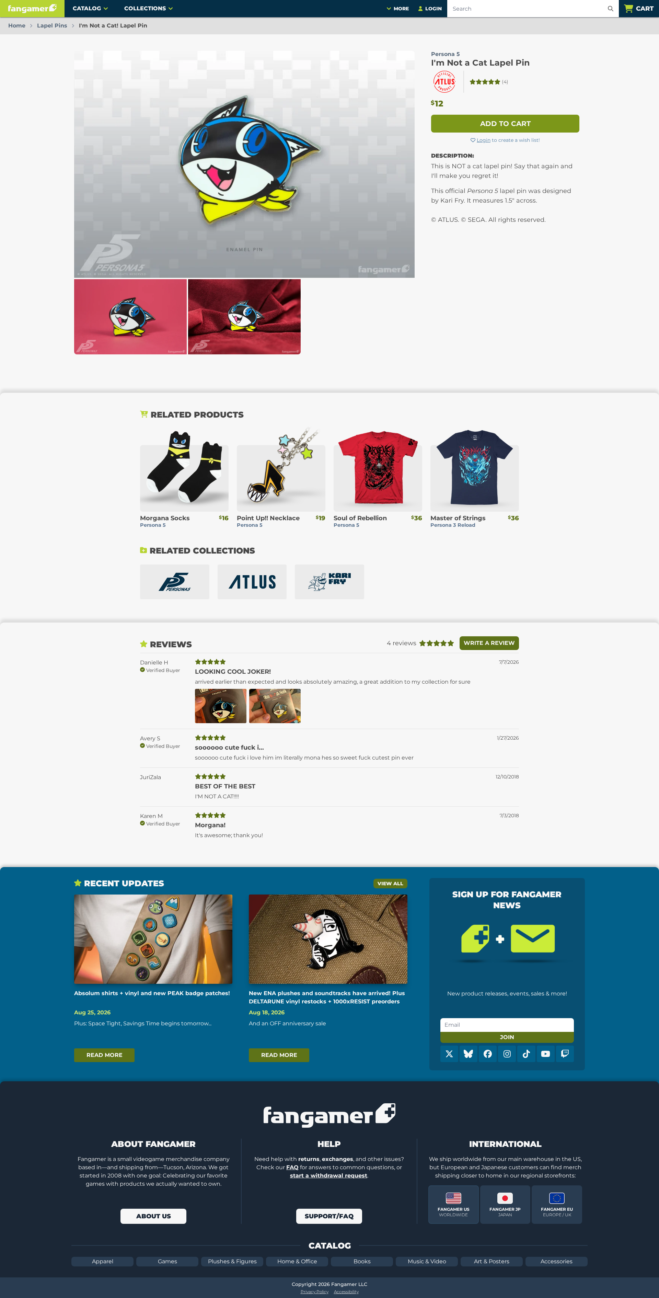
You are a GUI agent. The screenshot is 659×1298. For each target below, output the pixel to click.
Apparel (102, 1261)
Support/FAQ (329, 1216)
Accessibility (346, 1291)
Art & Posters (491, 1261)
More (401, 8)
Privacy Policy (314, 1291)
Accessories (557, 1261)
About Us (153, 1216)
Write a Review (489, 643)
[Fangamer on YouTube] (546, 1054)
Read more (104, 1055)
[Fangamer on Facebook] (488, 1054)
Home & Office (297, 1261)
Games (167, 1261)
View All (390, 883)
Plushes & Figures (232, 1261)
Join (507, 1037)
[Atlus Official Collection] (252, 582)
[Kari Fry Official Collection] (329, 582)
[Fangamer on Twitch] (565, 1054)
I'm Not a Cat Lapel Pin (480, 63)
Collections (145, 8)
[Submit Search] (610, 8)
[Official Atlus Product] (444, 82)
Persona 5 (445, 54)
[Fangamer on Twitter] (449, 1054)
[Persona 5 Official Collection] (174, 582)
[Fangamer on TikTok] (526, 1054)
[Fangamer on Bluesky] (468, 1054)
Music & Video (427, 1261)
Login (483, 140)
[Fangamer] (32, 8)
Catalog (87, 8)
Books (362, 1261)
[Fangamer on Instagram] (507, 1054)
